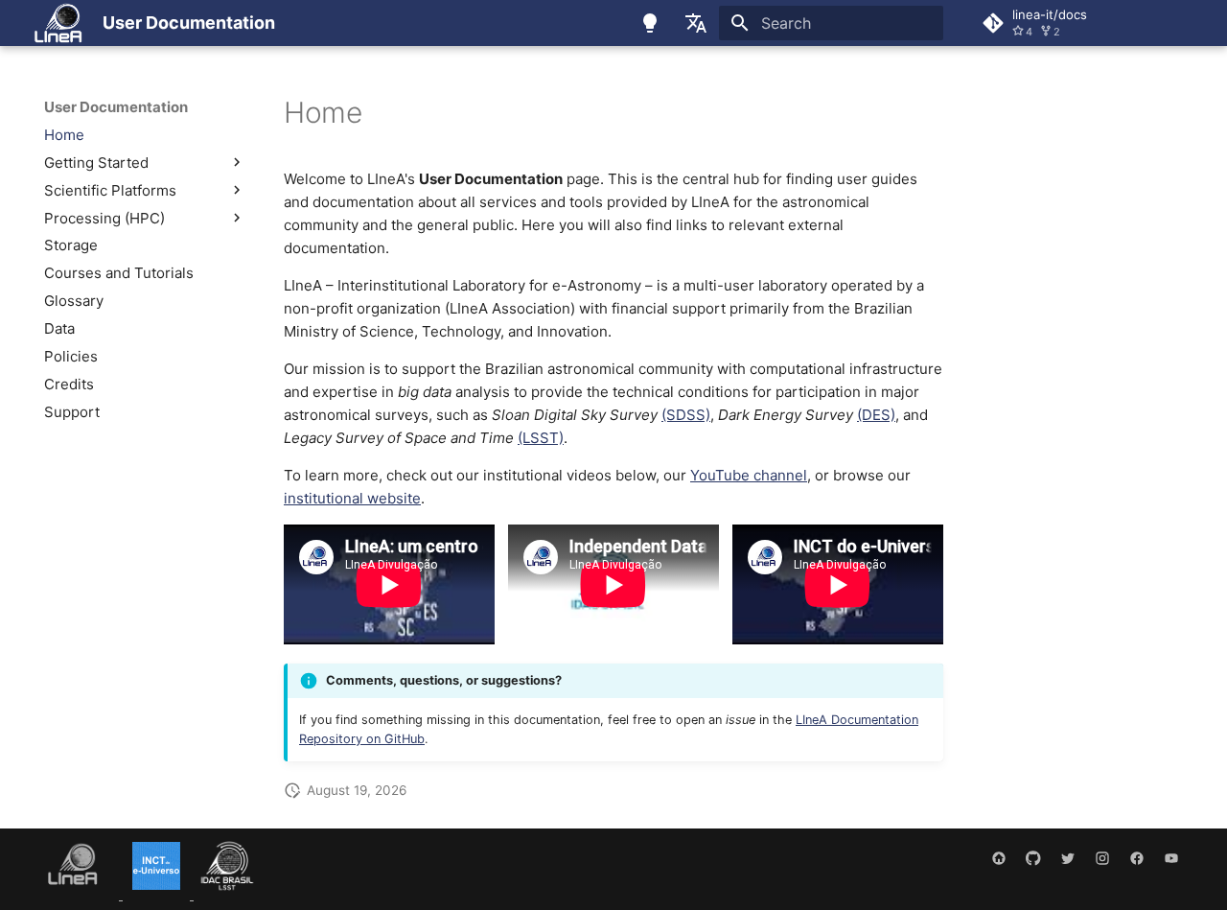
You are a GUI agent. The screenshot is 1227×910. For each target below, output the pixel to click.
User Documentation (116, 107)
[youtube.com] (1171, 859)
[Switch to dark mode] (650, 23)
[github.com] (1033, 859)
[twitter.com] (1068, 859)
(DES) (876, 415)
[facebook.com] (1137, 859)
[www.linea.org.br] (999, 859)
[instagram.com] (1102, 859)
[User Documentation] (58, 23)
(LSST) (541, 438)
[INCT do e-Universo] (158, 894)
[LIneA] (78, 894)
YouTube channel (748, 475)
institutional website (352, 498)
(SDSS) (685, 415)
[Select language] (696, 23)
